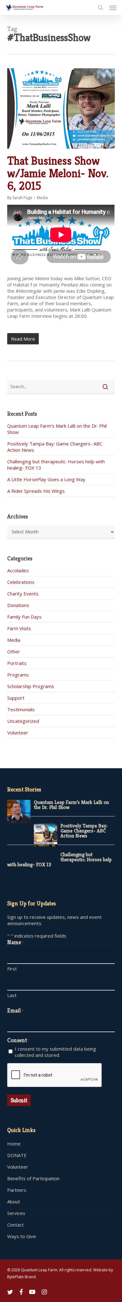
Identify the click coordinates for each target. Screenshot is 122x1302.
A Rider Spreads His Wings (36, 491)
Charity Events (22, 593)
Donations (18, 605)
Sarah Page (22, 197)
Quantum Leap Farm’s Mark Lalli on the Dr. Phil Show (71, 805)
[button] (112, 7)
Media (42, 197)
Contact (15, 1225)
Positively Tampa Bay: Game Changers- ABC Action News (83, 830)
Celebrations (20, 582)
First (12, 968)
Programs (18, 675)
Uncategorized (23, 721)
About (13, 1201)
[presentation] (54, 1075)
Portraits (17, 663)
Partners (16, 1190)
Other (13, 651)
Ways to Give (21, 1236)
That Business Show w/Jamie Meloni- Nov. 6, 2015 (58, 173)
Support (15, 698)
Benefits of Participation (33, 1178)
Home (14, 1143)
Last (12, 995)
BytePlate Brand (21, 1276)
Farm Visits (19, 628)
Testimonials (21, 709)
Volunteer (17, 732)
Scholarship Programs (30, 686)
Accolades (18, 570)
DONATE (17, 1155)
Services (16, 1213)
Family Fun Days (24, 617)
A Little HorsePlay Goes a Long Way (46, 479)
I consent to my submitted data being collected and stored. (55, 1052)
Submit (19, 1100)
